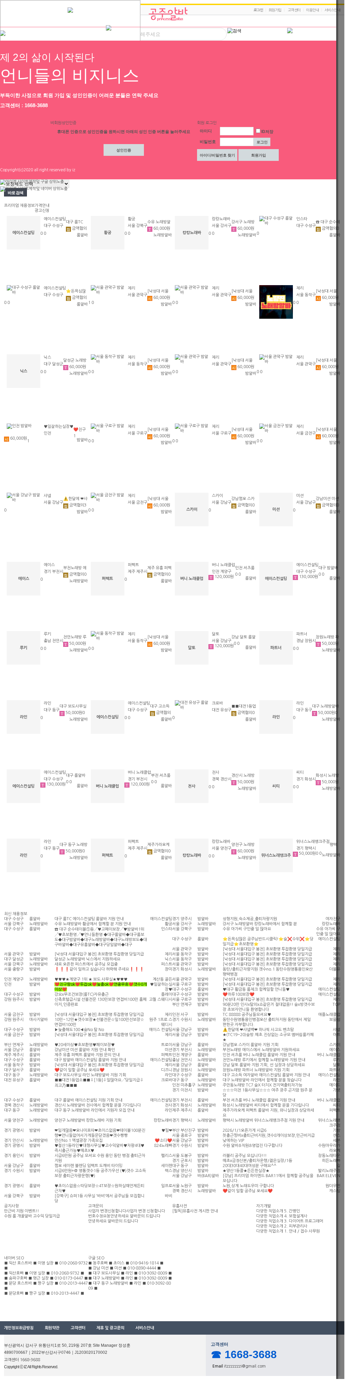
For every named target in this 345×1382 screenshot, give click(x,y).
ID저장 (267, 131)
